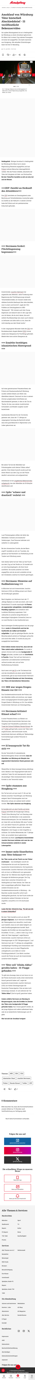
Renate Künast (15, 1083)
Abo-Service (5, 1315)
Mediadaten (21, 1303)
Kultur (19, 1228)
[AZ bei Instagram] (24, 1331)
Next (33, 74)
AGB (3, 1340)
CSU (28, 329)
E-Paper (4, 1319)
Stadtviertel (5, 1224)
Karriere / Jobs (6, 1307)
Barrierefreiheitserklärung (9, 1348)
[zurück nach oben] (18, 1367)
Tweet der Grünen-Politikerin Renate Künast (15, 726)
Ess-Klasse (5, 1273)
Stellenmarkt (21, 1250)
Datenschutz (5, 1344)
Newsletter (5, 1254)
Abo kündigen (6, 1352)
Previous (1, 74)
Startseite (4, 7)
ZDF (5, 195)
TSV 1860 (5, 1236)
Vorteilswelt (5, 1277)
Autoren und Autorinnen (9, 1303)
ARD (11, 1073)
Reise (19, 1232)
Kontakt (4, 1323)
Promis (4, 1240)
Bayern (8, 7)
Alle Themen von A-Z (8, 1250)
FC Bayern (5, 1232)
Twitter (6, 729)
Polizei (3, 169)
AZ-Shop (20, 1307)
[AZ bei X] (29, 1331)
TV (18, 1224)
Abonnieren (5, 1311)
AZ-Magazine (21, 1311)
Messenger (5, 1258)
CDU (24, 331)
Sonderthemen (22, 1315)
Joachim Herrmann (17, 292)
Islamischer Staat (9, 1078)
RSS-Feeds (5, 1262)
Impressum (5, 1336)
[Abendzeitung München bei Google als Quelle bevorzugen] (25, 55)
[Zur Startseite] (18, 4)
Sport (19, 1220)
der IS (14, 670)
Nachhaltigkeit (22, 1236)
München (4, 1220)
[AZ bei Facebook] (19, 1331)
